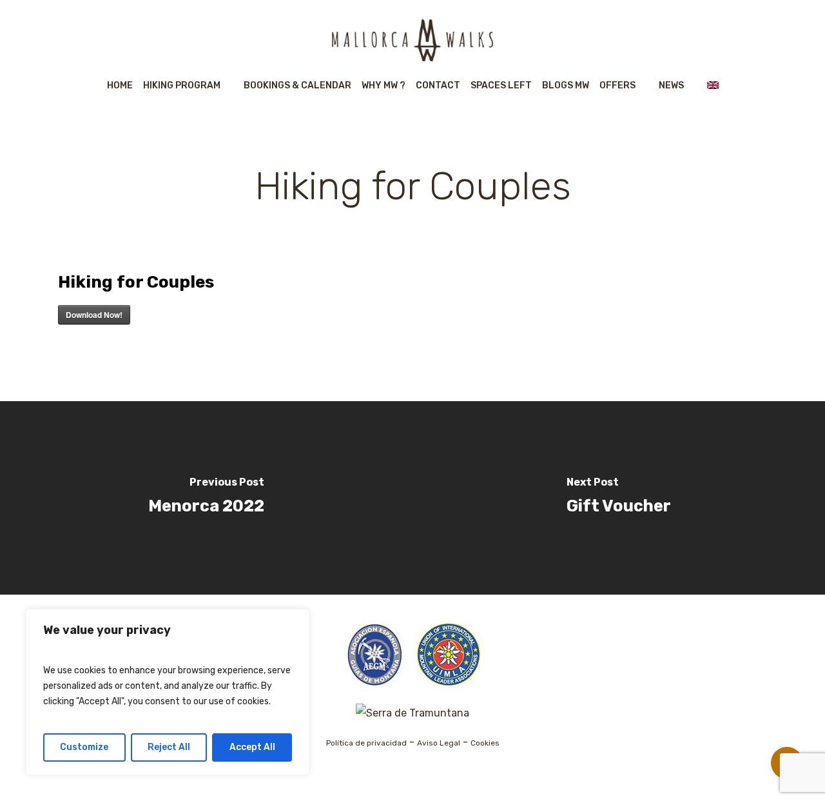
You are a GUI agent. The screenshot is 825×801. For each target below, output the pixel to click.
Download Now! (94, 315)
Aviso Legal (438, 742)
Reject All (169, 747)
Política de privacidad (366, 742)
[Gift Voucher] (618, 498)
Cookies (485, 742)
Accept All (252, 747)
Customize (84, 747)
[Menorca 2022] (206, 498)
